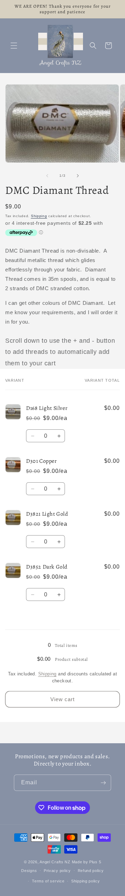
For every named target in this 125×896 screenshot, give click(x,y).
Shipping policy (85, 881)
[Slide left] (47, 175)
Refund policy (91, 871)
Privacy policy (57, 871)
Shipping (39, 216)
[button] (14, 45)
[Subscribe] (103, 783)
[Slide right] (77, 175)
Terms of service (48, 881)
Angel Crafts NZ (55, 862)
